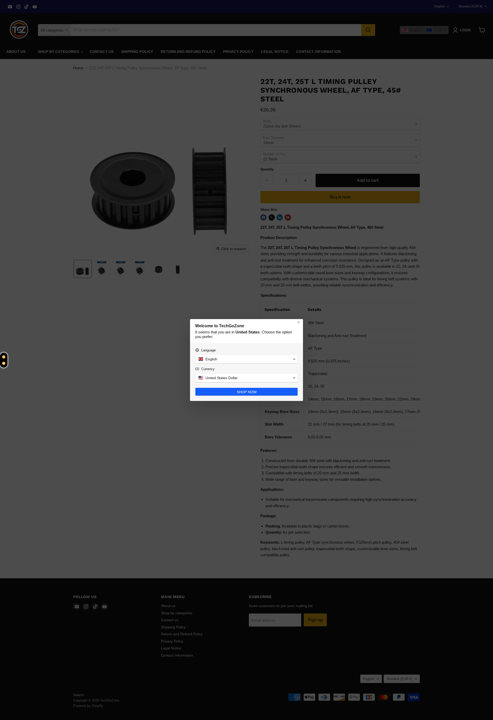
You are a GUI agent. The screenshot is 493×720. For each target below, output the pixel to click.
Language (208, 350)
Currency (208, 369)
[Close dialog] (298, 322)
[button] (246, 359)
